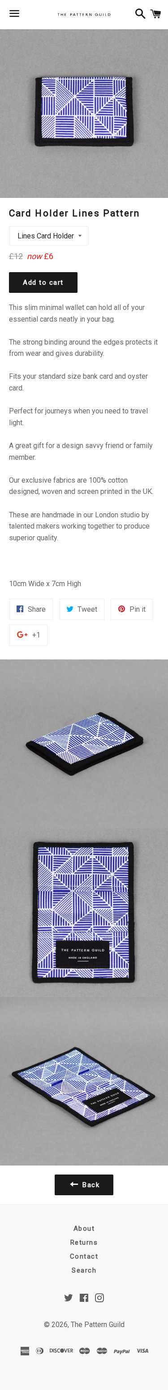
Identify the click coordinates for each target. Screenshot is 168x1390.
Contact (84, 1256)
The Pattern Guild (98, 1324)
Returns (84, 1242)
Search (84, 1270)
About (84, 1228)
